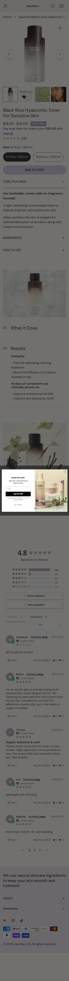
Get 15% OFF (18, 494)
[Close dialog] (65, 471)
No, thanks (18, 505)
